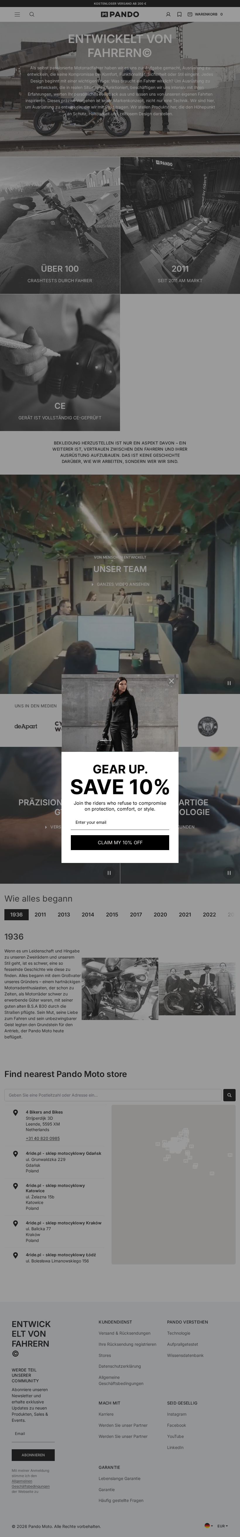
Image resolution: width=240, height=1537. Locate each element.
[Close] (171, 681)
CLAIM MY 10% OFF (120, 842)
